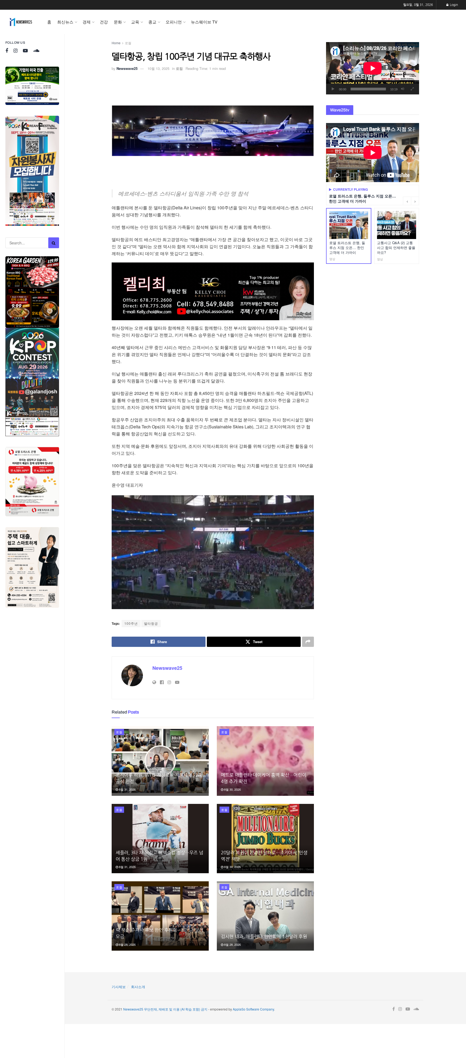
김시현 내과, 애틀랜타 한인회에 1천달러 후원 (264, 936)
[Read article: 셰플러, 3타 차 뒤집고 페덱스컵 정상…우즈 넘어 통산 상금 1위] (160, 838)
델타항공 (151, 623)
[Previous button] (407, 201)
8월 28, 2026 (127, 944)
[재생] (333, 89)
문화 (118, 22)
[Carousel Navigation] (411, 201)
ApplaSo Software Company (253, 1009)
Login (453, 4)
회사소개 (138, 986)
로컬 (128, 42)
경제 (87, 22)
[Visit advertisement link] (32, 86)
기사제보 (119, 986)
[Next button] (415, 201)
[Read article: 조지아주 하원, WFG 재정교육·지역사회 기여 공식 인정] (160, 761)
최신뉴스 (65, 22)
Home (116, 42)
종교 (152, 22)
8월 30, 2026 (232, 789)
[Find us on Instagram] (15, 50)
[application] (372, 68)
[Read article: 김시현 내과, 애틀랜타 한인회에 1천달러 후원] (265, 916)
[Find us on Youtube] (25, 50)
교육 (135, 22)
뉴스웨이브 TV (204, 22)
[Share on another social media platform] (308, 642)
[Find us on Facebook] (6, 50)
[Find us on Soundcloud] (36, 50)
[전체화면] (412, 89)
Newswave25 (127, 68)
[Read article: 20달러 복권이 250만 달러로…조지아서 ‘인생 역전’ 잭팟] (265, 838)
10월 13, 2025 (158, 68)
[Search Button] (53, 242)
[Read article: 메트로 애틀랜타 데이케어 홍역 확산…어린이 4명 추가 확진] (265, 761)
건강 (104, 22)
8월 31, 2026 (127, 789)
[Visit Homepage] (21, 21)
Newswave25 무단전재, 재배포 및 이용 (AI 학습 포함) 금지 (165, 1009)
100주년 (131, 623)
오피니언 (174, 22)
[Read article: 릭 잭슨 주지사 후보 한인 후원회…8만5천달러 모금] (160, 916)
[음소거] (402, 89)
